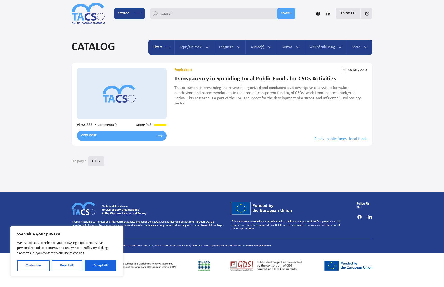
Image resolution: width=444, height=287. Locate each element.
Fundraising (183, 70)
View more (89, 135)
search (286, 13)
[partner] (125, 266)
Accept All (100, 265)
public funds (337, 139)
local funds (358, 139)
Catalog (124, 13)
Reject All (67, 265)
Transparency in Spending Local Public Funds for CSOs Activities (255, 79)
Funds (319, 139)
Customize (33, 265)
